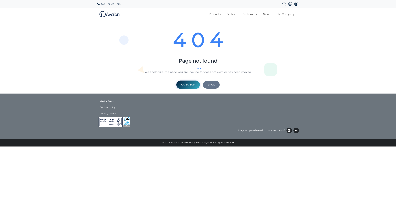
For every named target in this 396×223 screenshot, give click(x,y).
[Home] (109, 14)
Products (215, 14)
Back (211, 84)
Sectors (231, 14)
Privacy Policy (108, 113)
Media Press (107, 101)
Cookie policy (107, 107)
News (266, 14)
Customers (250, 14)
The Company (285, 14)
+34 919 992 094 (110, 3)
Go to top (188, 84)
